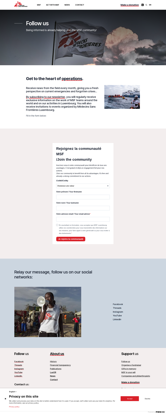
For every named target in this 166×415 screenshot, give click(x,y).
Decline (147, 399)
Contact (79, 5)
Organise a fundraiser (131, 365)
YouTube (117, 315)
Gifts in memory (128, 369)
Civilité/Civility (62, 181)
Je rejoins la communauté (70, 239)
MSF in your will (128, 372)
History (53, 361)
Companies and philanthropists (135, 376)
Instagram (118, 311)
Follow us (125, 361)
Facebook (118, 304)
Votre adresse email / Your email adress (73, 214)
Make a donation (130, 5)
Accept (129, 399)
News (67, 5)
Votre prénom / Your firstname (69, 192)
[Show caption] (136, 105)
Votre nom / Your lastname (67, 203)
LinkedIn (117, 319)
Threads (117, 308)
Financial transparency (60, 365)
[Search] (146, 4)
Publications (55, 369)
